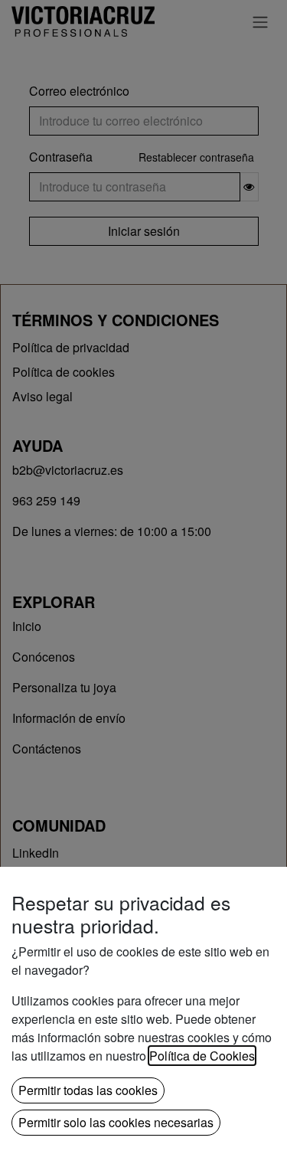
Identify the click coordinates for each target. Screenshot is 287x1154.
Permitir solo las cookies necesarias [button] (116, 1122)
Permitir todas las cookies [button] (88, 1090)
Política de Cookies (202, 1055)
